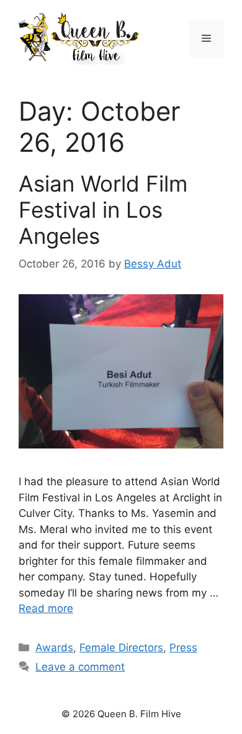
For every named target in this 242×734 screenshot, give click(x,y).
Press (183, 647)
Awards (54, 647)
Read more (46, 608)
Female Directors (121, 647)
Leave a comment (80, 667)
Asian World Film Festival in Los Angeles (103, 209)
